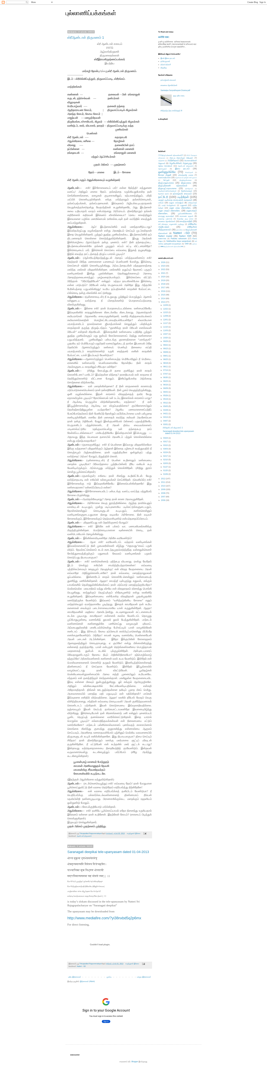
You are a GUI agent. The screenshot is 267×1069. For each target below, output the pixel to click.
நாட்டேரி (163, 197)
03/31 (165, 424)
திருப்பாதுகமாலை (166, 183)
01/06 (165, 474)
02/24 (165, 452)
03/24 (165, 438)
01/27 (165, 467)
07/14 (165, 370)
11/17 (165, 323)
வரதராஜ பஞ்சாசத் (165, 219)
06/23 (165, 381)
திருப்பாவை (186, 183)
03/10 (165, 445)
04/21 (165, 414)
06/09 (165, 388)
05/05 (165, 406)
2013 (163, 302)
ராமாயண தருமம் (186, 216)
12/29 (165, 305)
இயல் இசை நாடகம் (168, 58)
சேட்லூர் (166, 180)
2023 (163, 266)
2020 (163, 277)
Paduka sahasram (179, 238)
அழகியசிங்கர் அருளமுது (180, 163)
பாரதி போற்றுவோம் (169, 205)
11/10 (165, 327)
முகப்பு (109, 977)
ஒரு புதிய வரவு (178, 96)
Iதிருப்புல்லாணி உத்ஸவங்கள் (170, 155)
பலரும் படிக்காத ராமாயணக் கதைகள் (175, 200)
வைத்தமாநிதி (186, 221)
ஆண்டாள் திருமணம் (84, 836)
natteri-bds (162, 238)
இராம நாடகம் (182, 168)
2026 (163, 262)
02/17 (165, 456)
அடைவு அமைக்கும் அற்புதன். (181, 158)
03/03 (165, 449)
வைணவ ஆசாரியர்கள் (169, 85)
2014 (163, 298)
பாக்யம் (161, 203)
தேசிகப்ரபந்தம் (186, 191)
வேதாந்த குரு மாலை (185, 219)
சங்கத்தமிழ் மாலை (185, 175)
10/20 (165, 338)
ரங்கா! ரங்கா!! (166, 65)
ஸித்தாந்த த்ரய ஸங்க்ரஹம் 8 (171, 111)
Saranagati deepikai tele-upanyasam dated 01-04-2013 (108, 852)
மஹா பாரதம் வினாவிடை (169, 210)
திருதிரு (164, 68)
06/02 (165, 392)
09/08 (165, 352)
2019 (163, 280)
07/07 (165, 374)
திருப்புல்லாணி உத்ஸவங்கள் (172, 185)
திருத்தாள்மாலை (185, 180)
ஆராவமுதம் (162, 169)
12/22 (165, 309)
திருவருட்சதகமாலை (167, 188)
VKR (187, 244)
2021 (163, 273)
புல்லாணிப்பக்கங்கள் (91, 13)
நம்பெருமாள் (165, 61)
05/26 (165, 395)
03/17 (165, 441)
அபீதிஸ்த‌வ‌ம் (173, 160)
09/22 (165, 345)
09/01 (165, 356)
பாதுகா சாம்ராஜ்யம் (176, 203)
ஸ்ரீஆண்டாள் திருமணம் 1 (85, 37)
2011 (163, 482)
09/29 (165, 341)
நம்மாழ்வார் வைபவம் (168, 80)
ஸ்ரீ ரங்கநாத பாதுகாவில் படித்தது (171, 224)
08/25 (165, 359)
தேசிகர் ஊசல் (163, 194)
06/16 (165, 385)
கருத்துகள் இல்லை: (134, 833)
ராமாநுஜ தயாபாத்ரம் (166, 216)
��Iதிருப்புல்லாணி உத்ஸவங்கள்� (172, 246)
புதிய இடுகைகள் (74, 977)
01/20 (165, 470)
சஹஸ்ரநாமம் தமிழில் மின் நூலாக (186, 177)
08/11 (165, 367)
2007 (163, 497)
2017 (163, 287)
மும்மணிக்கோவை (185, 213)
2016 (163, 291)
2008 (163, 493)
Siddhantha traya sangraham (178, 241)
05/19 (165, 399)
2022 (163, 269)
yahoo (194, 244)
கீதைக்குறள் (189, 172)
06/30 (165, 377)
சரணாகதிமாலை (164, 177)
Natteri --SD (81, 966)
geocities (179, 230)
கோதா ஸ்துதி (164, 175)
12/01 (165, 320)
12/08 (165, 316)
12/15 (165, 312)
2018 (163, 284)
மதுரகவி (183, 205)
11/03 (165, 330)
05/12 (165, 403)
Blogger (134, 1062)
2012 (163, 479)
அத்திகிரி (161, 160)
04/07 (165, 421)
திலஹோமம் (189, 188)
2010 (163, 486)
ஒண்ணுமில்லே (167, 172)
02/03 (165, 463)
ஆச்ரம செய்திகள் (165, 166)
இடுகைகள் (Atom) (87, 981)
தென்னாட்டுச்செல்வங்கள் (167, 191)
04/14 (165, 417)
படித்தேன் (183, 197)
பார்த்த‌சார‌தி (192, 203)
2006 (163, 500)
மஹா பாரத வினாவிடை (180, 208)
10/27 (165, 334)
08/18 (165, 363)
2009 (163, 489)
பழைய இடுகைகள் (144, 977)
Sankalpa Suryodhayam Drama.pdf (175, 90)
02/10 (165, 460)
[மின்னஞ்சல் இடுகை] (145, 833)
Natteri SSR (185, 236)
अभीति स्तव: (164, 37)
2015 (163, 295)
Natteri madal (165, 236)
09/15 (165, 348)
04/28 (165, 410)
